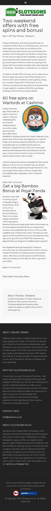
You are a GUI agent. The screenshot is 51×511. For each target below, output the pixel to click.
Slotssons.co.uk (29, 498)
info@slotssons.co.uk (12, 417)
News (26, 276)
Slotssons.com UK (26, 12)
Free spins (18, 276)
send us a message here (17, 464)
